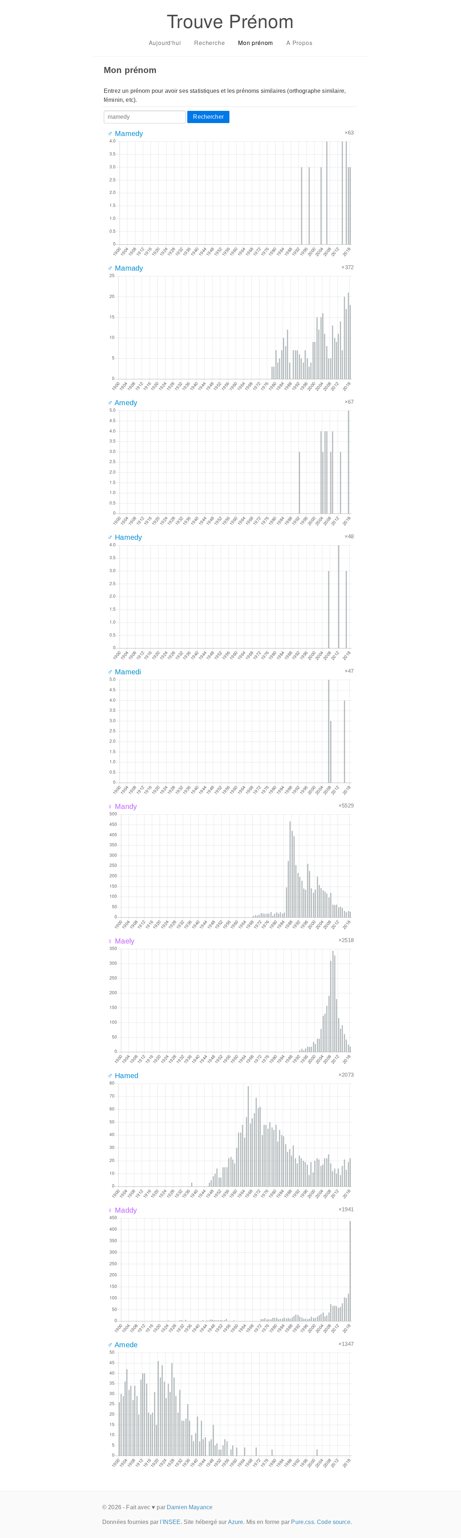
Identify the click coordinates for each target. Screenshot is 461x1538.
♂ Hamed (122, 1076)
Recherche (209, 43)
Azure (235, 1522)
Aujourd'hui (165, 43)
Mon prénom (255, 43)
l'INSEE (170, 1522)
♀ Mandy (122, 806)
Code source (333, 1522)
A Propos (299, 43)
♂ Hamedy (124, 537)
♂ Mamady (125, 268)
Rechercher (208, 117)
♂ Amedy (122, 403)
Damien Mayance (189, 1507)
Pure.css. (303, 1522)
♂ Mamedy (125, 133)
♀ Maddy (122, 1210)
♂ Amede (122, 1345)
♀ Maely (120, 941)
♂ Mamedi (124, 672)
